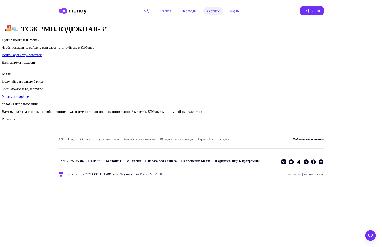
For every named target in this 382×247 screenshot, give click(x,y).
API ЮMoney (66, 139)
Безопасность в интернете (139, 139)
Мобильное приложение (308, 139)
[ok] (298, 162)
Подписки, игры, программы (237, 161)
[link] (6, 55)
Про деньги (224, 139)
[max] (291, 162)
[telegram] (306, 162)
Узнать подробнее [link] (15, 96)
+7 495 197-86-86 (71, 161)
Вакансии (133, 161)
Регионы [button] (8, 119)
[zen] (313, 162)
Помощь (94, 161)
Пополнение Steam (195, 161)
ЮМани (112, 174)
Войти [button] (315, 11)
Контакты (113, 161)
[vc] (321, 162)
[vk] (283, 162)
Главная (165, 11)
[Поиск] (146, 10)
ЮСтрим (84, 139)
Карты (234, 11)
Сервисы (213, 11)
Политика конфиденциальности (304, 174)
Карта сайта (205, 139)
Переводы (189, 11)
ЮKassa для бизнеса (161, 161)
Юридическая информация (176, 139)
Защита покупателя (107, 139)
